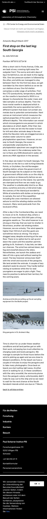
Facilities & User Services (34, 2)
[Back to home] (15, 11)
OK (35, 484)
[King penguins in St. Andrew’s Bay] (23, 320)
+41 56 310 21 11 (10, 459)
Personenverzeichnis (12, 468)
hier (8, 511)
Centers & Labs (8, 2)
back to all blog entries (13, 389)
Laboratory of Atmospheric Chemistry (19, 17)
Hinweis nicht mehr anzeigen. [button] (30, 31)
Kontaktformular (10, 463)
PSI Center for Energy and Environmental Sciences (27, 24)
